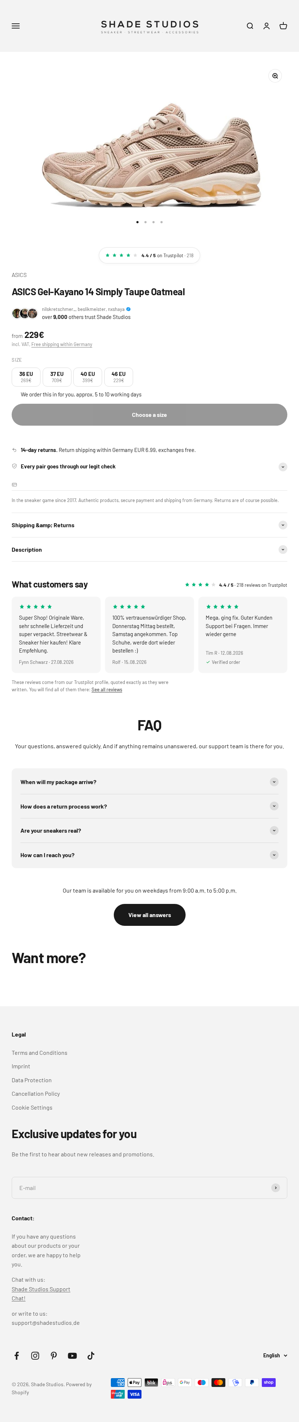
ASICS (19, 274)
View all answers (149, 914)
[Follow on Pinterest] (54, 1356)
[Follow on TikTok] (91, 1356)
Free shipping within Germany (61, 344)
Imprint (21, 1065)
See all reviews (107, 689)
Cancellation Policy (36, 1093)
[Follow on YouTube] (72, 1356)
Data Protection (32, 1079)
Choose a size (149, 414)
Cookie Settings (32, 1107)
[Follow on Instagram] (35, 1356)
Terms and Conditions (39, 1052)
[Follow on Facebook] (17, 1356)
